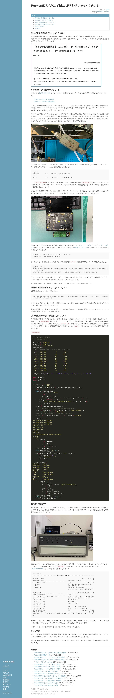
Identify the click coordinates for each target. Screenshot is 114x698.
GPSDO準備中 (39, 26)
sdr (108, 12)
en (10, 693)
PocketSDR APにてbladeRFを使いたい (47, 673)
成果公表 (6, 673)
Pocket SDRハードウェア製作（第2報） (48, 666)
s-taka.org (8, 661)
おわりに (37, 28)
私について (7, 684)
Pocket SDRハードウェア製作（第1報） (48, 669)
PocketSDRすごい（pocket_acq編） (46, 685)
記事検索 (6, 687)
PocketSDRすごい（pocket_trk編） (46, 683)
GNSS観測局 (7, 675)
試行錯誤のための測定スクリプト (45, 24)
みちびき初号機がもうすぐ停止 (44, 18)
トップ (5, 670)
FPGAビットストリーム (81, 247)
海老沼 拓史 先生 (45, 93)
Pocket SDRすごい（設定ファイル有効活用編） (50, 653)
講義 (4, 677)
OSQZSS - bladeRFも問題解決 (45, 101)
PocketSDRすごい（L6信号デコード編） (48, 680)
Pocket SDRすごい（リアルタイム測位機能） (50, 657)
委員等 (5, 682)
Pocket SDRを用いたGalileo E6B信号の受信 (49, 660)
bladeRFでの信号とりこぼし (44, 20)
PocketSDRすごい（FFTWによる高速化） (48, 678)
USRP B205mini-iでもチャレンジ (45, 22)
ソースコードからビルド (84, 245)
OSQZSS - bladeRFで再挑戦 (44, 99)
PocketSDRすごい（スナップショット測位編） (50, 676)
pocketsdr (99, 12)
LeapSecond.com (37, 569)
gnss (107, 9)
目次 (33, 15)
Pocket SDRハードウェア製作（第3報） (48, 664)
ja (8, 693)
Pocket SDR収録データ (42, 655)
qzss (105, 12)
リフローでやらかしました (43, 662)
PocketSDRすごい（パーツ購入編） (46, 671)
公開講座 (6, 680)
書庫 (4, 689)
